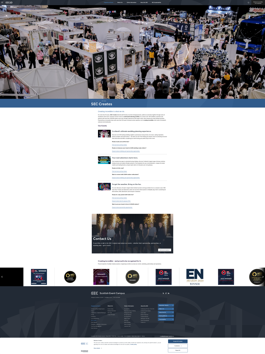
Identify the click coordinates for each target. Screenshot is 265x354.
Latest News (143, 312)
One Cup (126, 320)
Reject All (177, 350)
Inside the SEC (127, 326)
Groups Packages (111, 314)
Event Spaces (94, 322)
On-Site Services (127, 314)
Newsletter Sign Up (163, 305)
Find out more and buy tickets (119, 144)
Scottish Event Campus (146, 310)
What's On (120, 2)
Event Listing (110, 308)
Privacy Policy (108, 336)
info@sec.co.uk (108, 297)
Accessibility (127, 308)
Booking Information (112, 310)
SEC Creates (94, 320)
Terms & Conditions (127, 336)
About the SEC (144, 2)
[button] (248, 2)
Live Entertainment (95, 318)
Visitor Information (131, 2)
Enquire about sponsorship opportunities (122, 207)
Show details (97, 348)
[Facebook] (166, 293)
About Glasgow (127, 322)
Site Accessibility (120, 336)
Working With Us (163, 315)
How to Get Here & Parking (130, 310)
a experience (167, 336)
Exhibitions (93, 316)
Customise (177, 345)
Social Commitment (145, 320)
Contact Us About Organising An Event (98, 309)
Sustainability (162, 319)
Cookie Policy (114, 336)
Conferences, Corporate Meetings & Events (98, 313)
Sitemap (143, 336)
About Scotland (127, 324)
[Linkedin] (168, 293)
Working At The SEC (145, 318)
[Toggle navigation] (2, 2)
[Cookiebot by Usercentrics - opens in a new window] (85, 351)
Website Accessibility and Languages (258, 2)
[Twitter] (163, 293)
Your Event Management (96, 326)
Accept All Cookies (178, 341)
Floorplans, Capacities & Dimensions (98, 324)
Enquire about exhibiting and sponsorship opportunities (126, 151)
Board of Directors (144, 314)
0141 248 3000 (116, 297)
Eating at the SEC (128, 312)
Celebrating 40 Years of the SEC (147, 308)
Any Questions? (127, 316)
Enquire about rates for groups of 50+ (121, 201)
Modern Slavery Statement (136, 336)
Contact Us (143, 322)
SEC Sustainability (156, 2)
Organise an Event (108, 2)
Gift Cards (110, 312)
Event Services (94, 328)
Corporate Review (144, 316)
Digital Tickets (127, 318)
